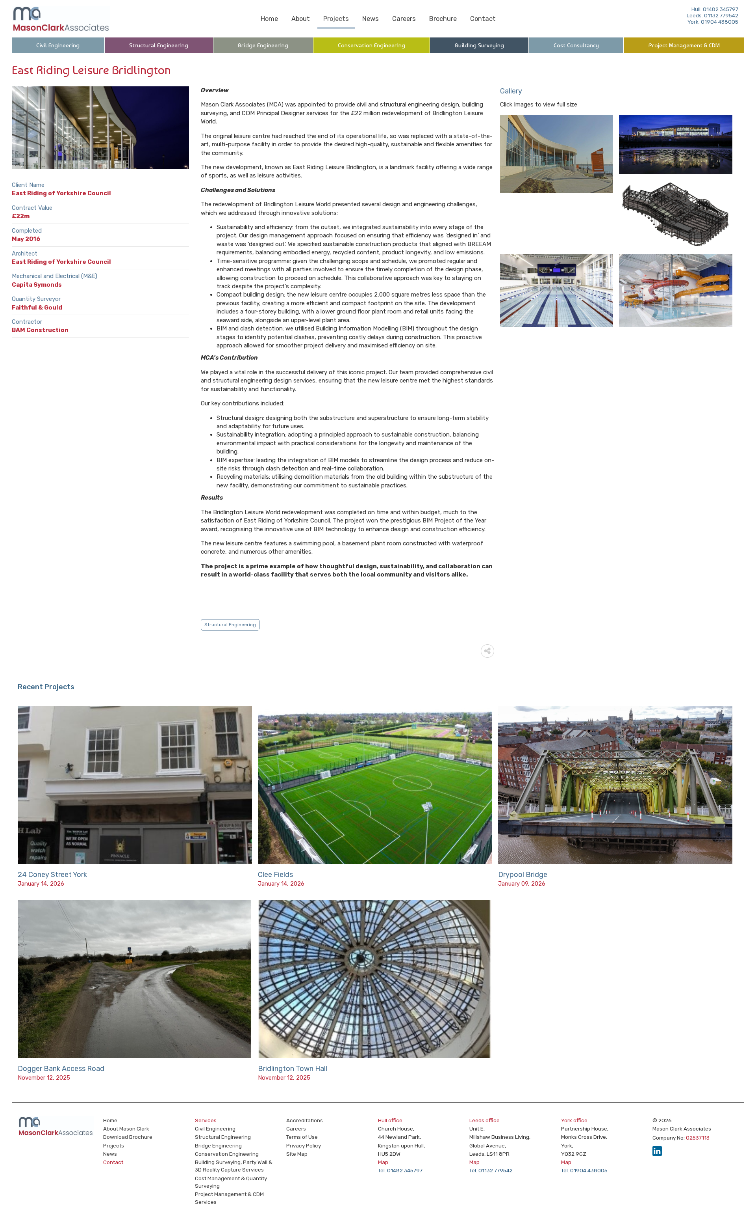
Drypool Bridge (522, 874)
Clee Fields (275, 874)
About (300, 18)
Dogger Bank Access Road (61, 1068)
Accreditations (304, 1120)
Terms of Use (302, 1137)
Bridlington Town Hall (292, 1068)
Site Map (297, 1154)
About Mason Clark (126, 1128)
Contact (483, 18)
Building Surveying (479, 45)
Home (269, 18)
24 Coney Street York (52, 874)
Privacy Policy (303, 1145)
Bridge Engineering (263, 45)
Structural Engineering (158, 45)
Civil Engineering (58, 45)
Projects (336, 18)
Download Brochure (127, 1137)
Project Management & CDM (684, 45)
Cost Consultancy (576, 45)
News (370, 18)
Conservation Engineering (371, 45)
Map (383, 1162)
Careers (404, 18)
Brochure (443, 18)
